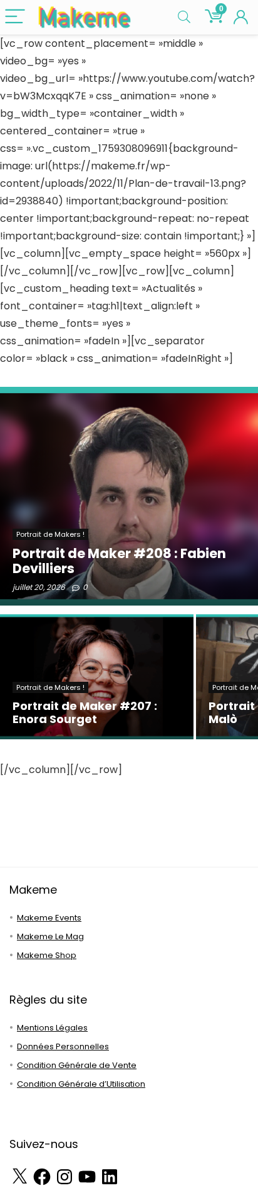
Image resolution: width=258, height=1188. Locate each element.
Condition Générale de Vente (77, 1065)
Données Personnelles (63, 1046)
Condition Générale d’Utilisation (81, 1084)
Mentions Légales (52, 1028)
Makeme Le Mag (50, 936)
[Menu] (15, 17)
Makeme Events (49, 918)
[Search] (184, 17)
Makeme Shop (46, 955)
